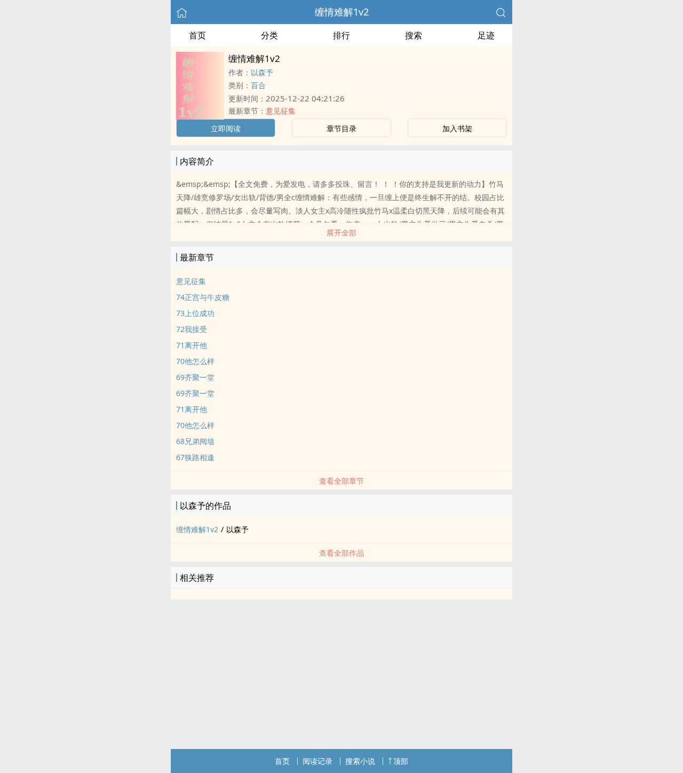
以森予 (262, 72)
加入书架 (457, 128)
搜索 (413, 35)
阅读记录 (317, 761)
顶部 (400, 761)
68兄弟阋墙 (195, 441)
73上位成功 (195, 313)
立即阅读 (226, 128)
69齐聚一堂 (195, 377)
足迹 (486, 35)
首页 (197, 35)
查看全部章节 (341, 481)
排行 (341, 35)
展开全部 (341, 232)
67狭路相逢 (195, 457)
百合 (258, 85)
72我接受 (191, 329)
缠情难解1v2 (342, 11)
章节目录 (341, 128)
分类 (269, 35)
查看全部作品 (341, 553)
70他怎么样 (195, 361)
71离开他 (191, 345)
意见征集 (281, 111)
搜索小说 (360, 761)
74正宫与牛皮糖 (202, 297)
